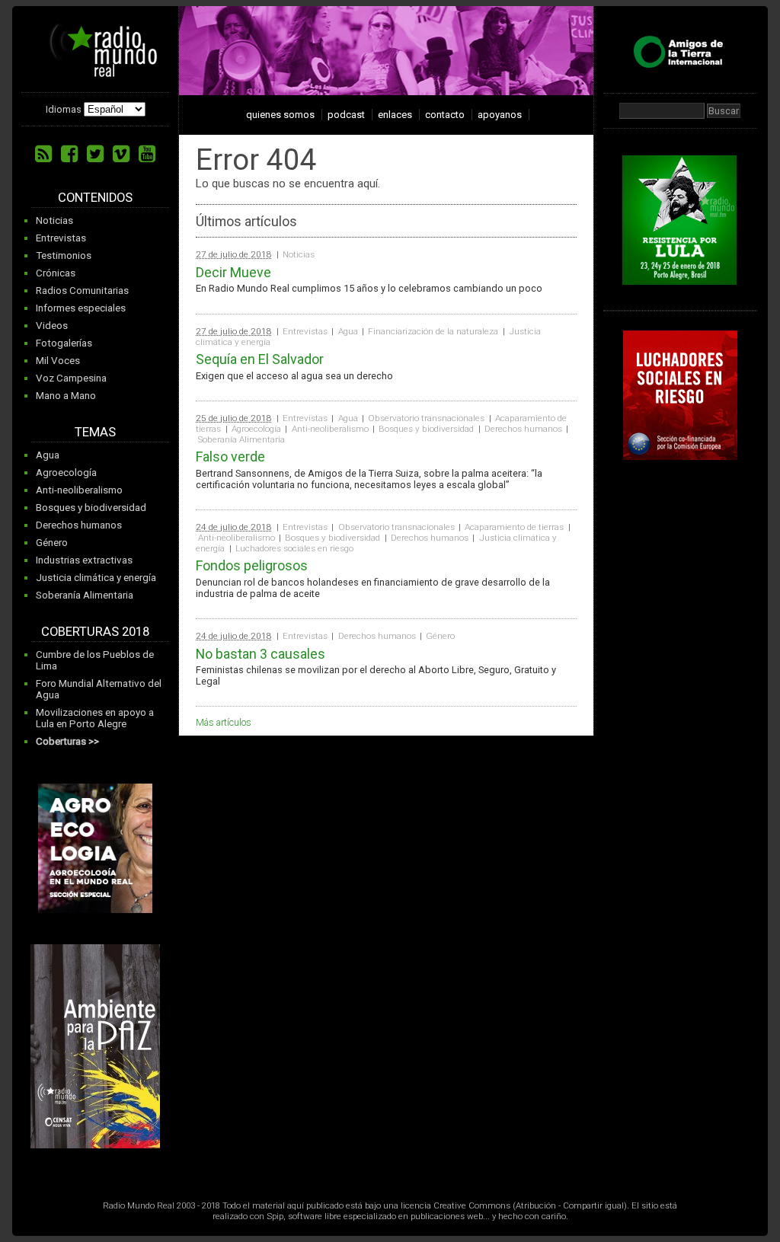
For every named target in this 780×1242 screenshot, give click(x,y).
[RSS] (43, 153)
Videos (52, 325)
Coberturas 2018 (95, 631)
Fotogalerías (64, 343)
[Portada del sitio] (97, 71)
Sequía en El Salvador (260, 359)
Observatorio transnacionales (426, 418)
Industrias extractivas (84, 560)
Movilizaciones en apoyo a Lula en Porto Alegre (95, 718)
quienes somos (280, 114)
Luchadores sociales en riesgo (294, 548)
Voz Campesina (71, 378)
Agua (47, 455)
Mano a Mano (66, 395)
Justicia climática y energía (96, 577)
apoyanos (500, 114)
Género (52, 542)
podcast (346, 114)
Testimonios (63, 255)
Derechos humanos (79, 525)
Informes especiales (81, 308)
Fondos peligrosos (252, 565)
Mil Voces (58, 360)
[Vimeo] (121, 153)
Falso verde (230, 457)
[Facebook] (69, 153)
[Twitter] (95, 153)
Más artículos (223, 722)
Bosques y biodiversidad (91, 507)
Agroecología (66, 472)
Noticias (54, 220)
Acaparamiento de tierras (514, 527)
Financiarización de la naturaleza (433, 331)
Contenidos (95, 197)
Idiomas (64, 109)
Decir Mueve (233, 272)
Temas (95, 432)
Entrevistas (61, 238)
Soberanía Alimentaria (84, 595)
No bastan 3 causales (260, 654)
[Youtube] (147, 153)
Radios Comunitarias (82, 290)
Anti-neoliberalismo (79, 490)
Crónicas (55, 273)
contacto (445, 114)
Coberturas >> (67, 741)
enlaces (395, 114)
